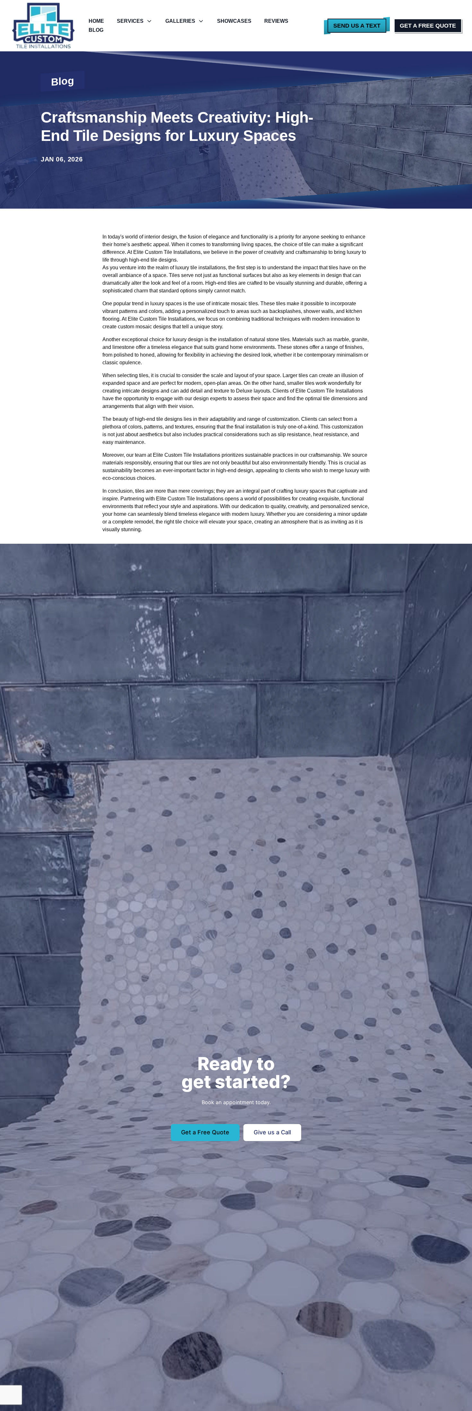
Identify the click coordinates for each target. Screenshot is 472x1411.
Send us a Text (356, 25)
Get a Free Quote (428, 25)
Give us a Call (272, 1132)
